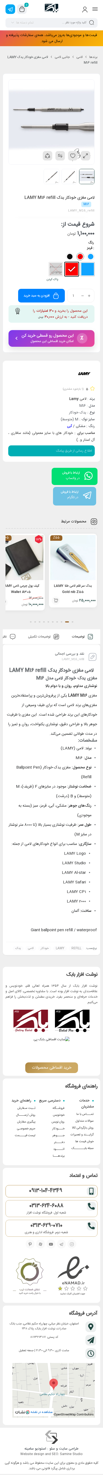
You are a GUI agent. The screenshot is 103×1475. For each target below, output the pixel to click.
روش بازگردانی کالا (83, 1128)
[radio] (87, 269)
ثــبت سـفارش (26, 1108)
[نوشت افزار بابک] (51, 9)
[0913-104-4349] (91, 1191)
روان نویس (58, 1122)
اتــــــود (59, 1149)
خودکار (45, 948)
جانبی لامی (62, 57)
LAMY (60, 948)
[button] (56, 602)
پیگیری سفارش (26, 1122)
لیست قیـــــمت (25, 1135)
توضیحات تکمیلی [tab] (39, 636)
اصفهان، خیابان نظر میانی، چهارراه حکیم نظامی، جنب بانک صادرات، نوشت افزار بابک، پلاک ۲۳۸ (44, 1326)
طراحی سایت (69, 1449)
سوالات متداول (85, 1121)
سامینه (29, 1449)
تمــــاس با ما (85, 1114)
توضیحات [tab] (78, 636)
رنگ (91, 242)
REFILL (76, 948)
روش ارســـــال (25, 1115)
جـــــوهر (58, 1135)
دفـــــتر (59, 1142)
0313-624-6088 (46, 1206)
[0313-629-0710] (91, 1225)
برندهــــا (59, 1156)
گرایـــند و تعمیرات (82, 1134)
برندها (93, 57)
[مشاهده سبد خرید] (22, 9)
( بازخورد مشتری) (73, 389)
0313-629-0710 (46, 1225)
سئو (52, 1449)
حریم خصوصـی (26, 1128)
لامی (79, 57)
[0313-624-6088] (91, 1206)
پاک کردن (52, 279)
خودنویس (59, 1115)
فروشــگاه (59, 1108)
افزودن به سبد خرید (37, 295)
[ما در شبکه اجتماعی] (10, 9)
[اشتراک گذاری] (47, 156)
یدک (18, 948)
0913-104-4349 (45, 1191)
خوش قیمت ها (84, 1141)
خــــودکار (58, 1128)
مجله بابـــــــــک (82, 1148)
